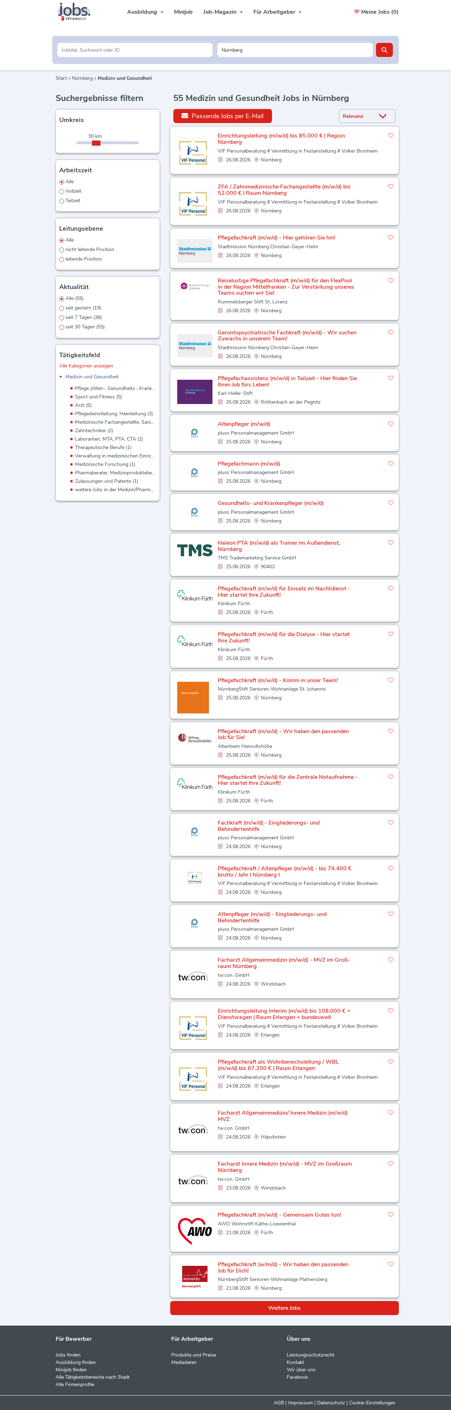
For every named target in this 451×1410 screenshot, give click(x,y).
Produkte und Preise (193, 1355)
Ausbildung (142, 12)
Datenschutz (331, 1402)
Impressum (300, 1402)
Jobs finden (68, 1355)
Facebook (297, 1377)
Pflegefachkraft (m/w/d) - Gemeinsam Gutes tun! (279, 1215)
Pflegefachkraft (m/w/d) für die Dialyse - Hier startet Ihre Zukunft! (284, 637)
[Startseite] (76, 12)
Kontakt (295, 1362)
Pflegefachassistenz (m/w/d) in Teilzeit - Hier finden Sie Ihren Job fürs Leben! (287, 381)
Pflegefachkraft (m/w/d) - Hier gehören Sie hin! (276, 238)
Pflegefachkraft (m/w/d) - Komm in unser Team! (278, 680)
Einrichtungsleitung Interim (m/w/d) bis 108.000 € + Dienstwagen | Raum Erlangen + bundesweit (284, 1014)
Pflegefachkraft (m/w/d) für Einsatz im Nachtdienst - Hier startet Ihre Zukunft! (284, 592)
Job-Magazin (219, 12)
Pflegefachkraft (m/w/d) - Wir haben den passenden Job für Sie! (283, 735)
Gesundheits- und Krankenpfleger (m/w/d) (271, 503)
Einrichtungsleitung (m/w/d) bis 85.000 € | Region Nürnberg (281, 139)
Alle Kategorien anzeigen (86, 366)
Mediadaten (184, 1362)
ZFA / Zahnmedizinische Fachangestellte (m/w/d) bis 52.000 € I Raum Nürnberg (284, 190)
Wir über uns (301, 1369)
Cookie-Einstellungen (372, 1402)
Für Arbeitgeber (274, 12)
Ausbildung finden (76, 1362)
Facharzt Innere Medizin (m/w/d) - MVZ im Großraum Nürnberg (285, 1167)
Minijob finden (71, 1369)
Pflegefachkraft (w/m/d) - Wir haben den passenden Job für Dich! (283, 1268)
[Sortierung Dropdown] (384, 116)
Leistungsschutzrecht (310, 1355)
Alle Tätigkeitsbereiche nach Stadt (93, 1377)
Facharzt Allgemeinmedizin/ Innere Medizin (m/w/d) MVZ (283, 1116)
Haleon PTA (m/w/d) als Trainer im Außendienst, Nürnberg (279, 546)
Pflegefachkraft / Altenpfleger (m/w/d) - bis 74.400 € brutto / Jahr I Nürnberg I (285, 872)
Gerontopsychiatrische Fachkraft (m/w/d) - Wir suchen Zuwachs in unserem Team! (287, 336)
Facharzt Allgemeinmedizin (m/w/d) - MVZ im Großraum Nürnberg (284, 963)
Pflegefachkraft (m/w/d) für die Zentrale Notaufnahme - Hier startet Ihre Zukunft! (288, 780)
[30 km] (96, 143)
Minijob (183, 12)
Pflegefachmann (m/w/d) (249, 464)
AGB (279, 1402)
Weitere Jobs (284, 1308)
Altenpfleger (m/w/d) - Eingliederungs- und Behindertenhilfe (272, 917)
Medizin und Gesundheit (92, 376)
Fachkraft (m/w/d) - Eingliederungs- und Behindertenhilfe (269, 826)
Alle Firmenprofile (75, 1384)
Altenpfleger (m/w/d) (244, 424)
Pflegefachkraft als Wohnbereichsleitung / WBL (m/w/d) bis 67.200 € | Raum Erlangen (278, 1065)
